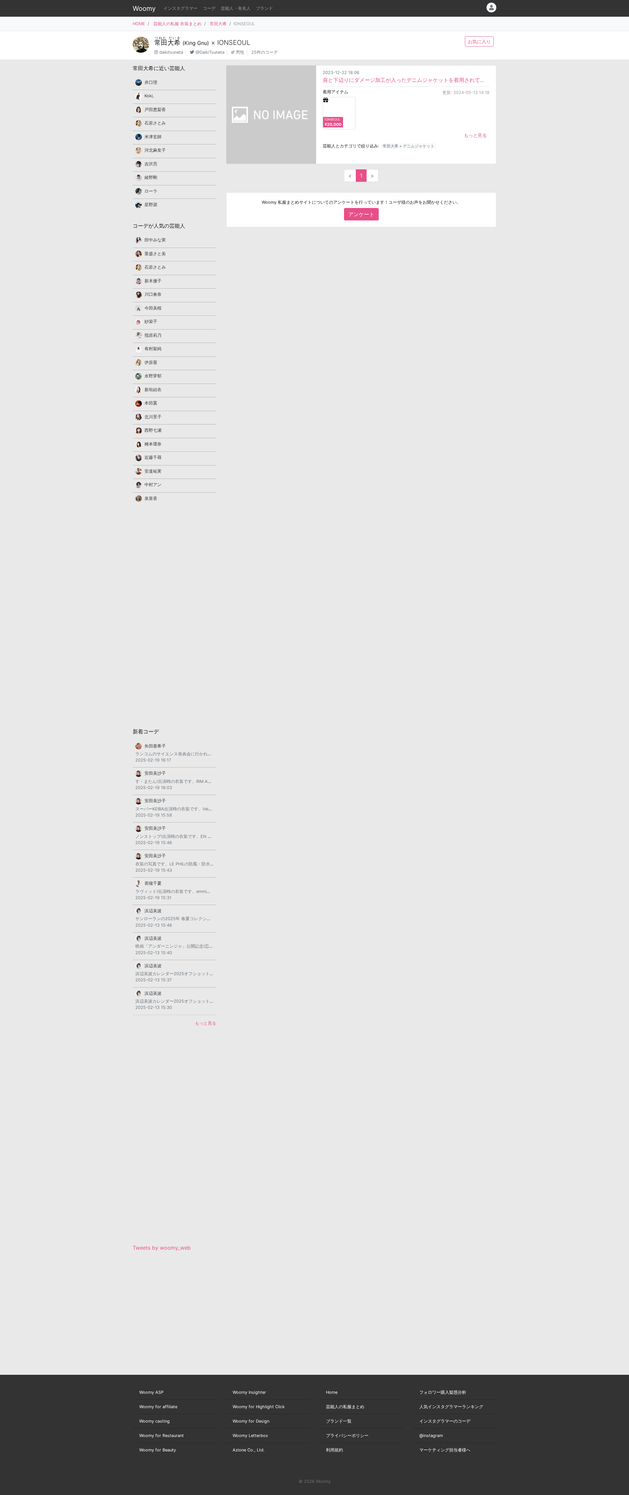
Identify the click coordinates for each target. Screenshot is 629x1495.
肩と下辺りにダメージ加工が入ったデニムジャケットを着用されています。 (406, 80)
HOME (139, 23)
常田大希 (218, 23)
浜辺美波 (153, 910)
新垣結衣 (153, 389)
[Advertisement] (174, 614)
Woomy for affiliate (158, 1406)
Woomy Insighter (249, 1392)
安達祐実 (153, 471)
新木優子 (153, 280)
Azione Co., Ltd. (249, 1450)
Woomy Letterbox (250, 1435)
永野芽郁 (153, 375)
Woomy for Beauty (157, 1450)
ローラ (150, 191)
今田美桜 (153, 308)
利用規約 (334, 1450)
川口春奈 (153, 294)
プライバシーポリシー (347, 1435)
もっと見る (475, 135)
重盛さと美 (155, 253)
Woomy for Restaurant (161, 1435)
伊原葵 (150, 362)
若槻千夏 (153, 883)
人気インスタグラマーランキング (451, 1406)
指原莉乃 (153, 335)
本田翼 (150, 403)
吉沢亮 (150, 163)
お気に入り (479, 41)
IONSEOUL (233, 43)
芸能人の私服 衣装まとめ (177, 23)
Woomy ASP (151, 1392)
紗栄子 (150, 321)
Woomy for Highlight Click (259, 1406)
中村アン (153, 484)
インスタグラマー (180, 8)
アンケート (361, 214)
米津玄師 (153, 136)
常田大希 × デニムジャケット (408, 145)
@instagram (431, 1435)
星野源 (150, 204)
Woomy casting (154, 1421)
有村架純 (153, 348)
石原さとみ (155, 123)
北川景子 (153, 416)
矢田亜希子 (155, 746)
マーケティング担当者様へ (444, 1450)
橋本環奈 (153, 444)
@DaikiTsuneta (210, 52)
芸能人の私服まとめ (345, 1406)
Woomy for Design (251, 1421)
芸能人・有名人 (236, 8)
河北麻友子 (155, 150)
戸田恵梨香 (155, 109)
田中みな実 (155, 239)
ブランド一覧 (339, 1421)
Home (331, 1392)
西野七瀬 (153, 430)
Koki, (149, 95)
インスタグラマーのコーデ (444, 1421)
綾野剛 (150, 177)
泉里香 (150, 498)
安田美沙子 (155, 773)
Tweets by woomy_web (162, 1247)
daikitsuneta (171, 52)
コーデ (209, 8)
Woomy (144, 8)
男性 (240, 52)
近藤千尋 (153, 457)
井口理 (150, 82)
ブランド (264, 8)
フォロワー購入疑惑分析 (442, 1392)
